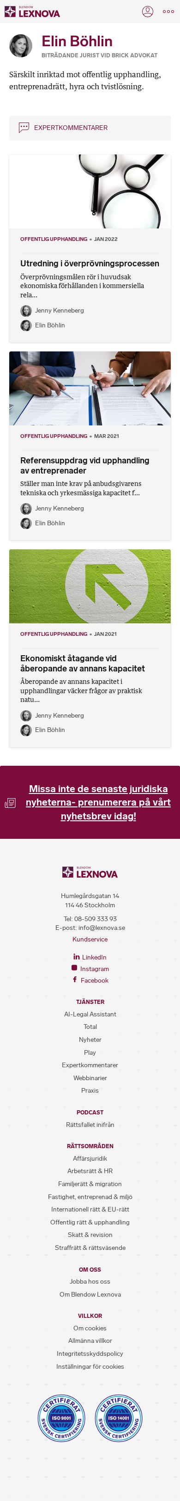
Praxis (90, 1091)
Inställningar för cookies (90, 1367)
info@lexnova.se (101, 928)
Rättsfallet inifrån (90, 1125)
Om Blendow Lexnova (90, 1294)
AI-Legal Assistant (90, 1014)
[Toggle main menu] (168, 11)
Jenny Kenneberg (59, 310)
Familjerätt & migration (90, 1184)
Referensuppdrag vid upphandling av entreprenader (85, 465)
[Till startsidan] (32, 11)
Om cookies (90, 1328)
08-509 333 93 (95, 919)
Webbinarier (90, 1078)
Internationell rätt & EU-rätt (90, 1209)
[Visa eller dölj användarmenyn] (148, 11)
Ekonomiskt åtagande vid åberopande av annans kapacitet (82, 663)
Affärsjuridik (90, 1159)
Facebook (93, 980)
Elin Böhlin (50, 325)
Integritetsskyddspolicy (90, 1354)
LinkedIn (94, 957)
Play (90, 1053)
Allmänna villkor (90, 1341)
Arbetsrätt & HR (90, 1171)
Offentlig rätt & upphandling (90, 1222)
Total (90, 1027)
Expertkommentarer (71, 128)
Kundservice (90, 939)
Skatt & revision (90, 1235)
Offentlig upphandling (53, 239)
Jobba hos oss (90, 1282)
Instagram (94, 969)
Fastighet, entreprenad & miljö (90, 1197)
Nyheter (90, 1040)
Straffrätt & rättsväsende (90, 1248)
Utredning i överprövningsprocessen (89, 263)
